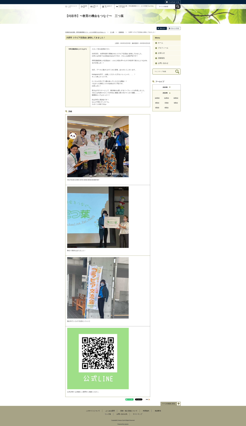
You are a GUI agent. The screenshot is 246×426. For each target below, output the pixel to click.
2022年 (165, 93)
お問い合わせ (95, 6)
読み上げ (162, 28)
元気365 (126, 424)
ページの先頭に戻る (168, 404)
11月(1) (166, 98)
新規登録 (85, 6)
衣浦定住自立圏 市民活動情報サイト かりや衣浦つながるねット (85, 32)
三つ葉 (112, 32)
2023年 (165, 87)
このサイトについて (72, 6)
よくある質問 (110, 411)
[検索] (178, 6)
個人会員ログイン (108, 6)
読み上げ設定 (175, 28)
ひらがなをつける (173, 2)
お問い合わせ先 (122, 414)
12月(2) (157, 98)
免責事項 (158, 411)
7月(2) (166, 103)
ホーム (160, 43)
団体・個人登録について (128, 411)
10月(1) (176, 98)
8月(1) (157, 103)
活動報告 (121, 32)
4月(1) (166, 107)
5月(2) (157, 107)
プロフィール (163, 48)
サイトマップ (137, 414)
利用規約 (146, 411)
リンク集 (108, 414)
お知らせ (161, 53)
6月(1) (176, 103)
